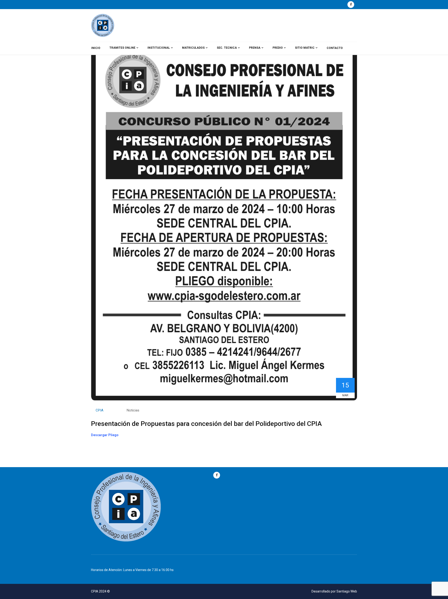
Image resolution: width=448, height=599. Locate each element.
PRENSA (254, 47)
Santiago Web (346, 591)
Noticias (133, 410)
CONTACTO (335, 48)
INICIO (95, 48)
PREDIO (278, 47)
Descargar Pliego (105, 435)
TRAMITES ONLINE (122, 47)
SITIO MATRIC (305, 47)
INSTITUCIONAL (158, 47)
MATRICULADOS (193, 47)
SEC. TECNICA (227, 47)
